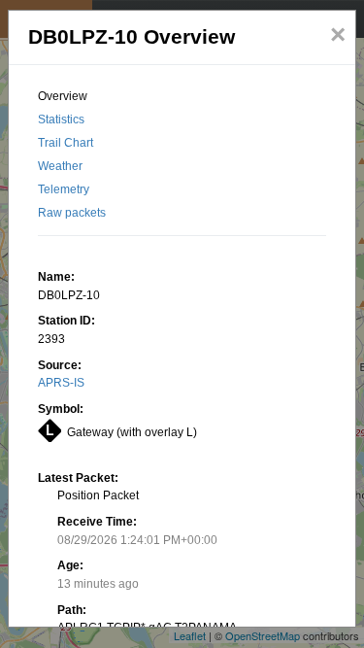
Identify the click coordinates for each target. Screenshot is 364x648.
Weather (60, 166)
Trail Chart (65, 143)
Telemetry (63, 189)
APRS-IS (61, 383)
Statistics (61, 119)
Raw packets (72, 213)
